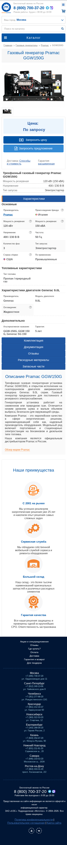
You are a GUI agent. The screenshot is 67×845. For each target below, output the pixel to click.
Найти (62, 28)
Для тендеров (34, 663)
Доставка (34, 655)
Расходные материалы (33, 360)
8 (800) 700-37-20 (28, 8)
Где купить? (34, 648)
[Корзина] (63, 11)
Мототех (6, 7)
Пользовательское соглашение (26, 823)
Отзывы (33, 353)
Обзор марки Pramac (17, 449)
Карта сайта (54, 823)
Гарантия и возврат (34, 659)
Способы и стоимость (18, 162)
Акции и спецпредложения (34, 641)
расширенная (46, 163)
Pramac (8, 214)
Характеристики (34, 198)
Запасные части (33, 366)
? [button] (62, 210)
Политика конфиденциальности (34, 819)
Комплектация (33, 340)
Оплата (34, 652)
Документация (33, 347)
